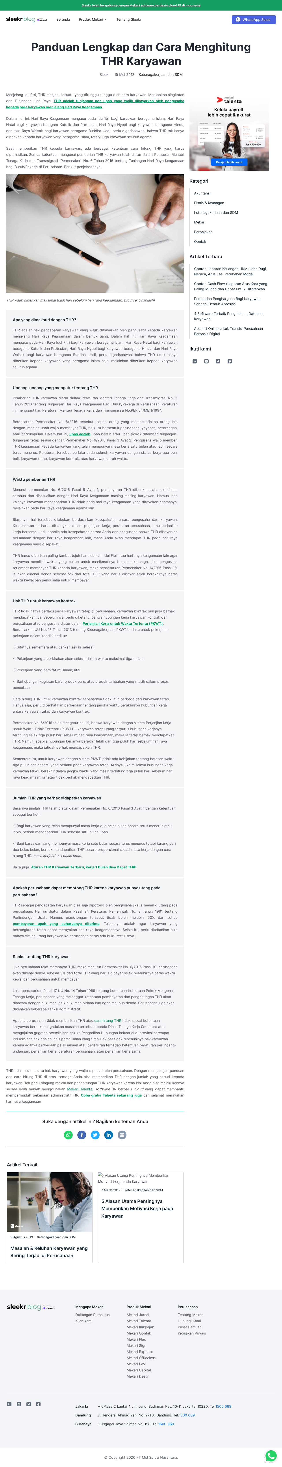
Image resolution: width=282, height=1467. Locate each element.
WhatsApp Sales (256, 19)
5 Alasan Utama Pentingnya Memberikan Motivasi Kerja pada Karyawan (137, 1208)
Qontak (200, 241)
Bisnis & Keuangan (209, 203)
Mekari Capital (139, 1370)
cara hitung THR (107, 1020)
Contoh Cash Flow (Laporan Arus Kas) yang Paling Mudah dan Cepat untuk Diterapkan (230, 286)
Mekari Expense (140, 1351)
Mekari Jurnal (138, 1315)
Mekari (199, 222)
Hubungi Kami (189, 1321)
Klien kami (83, 1321)
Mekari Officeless (141, 1358)
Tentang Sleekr (128, 19)
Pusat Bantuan (190, 1327)
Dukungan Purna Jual (93, 1315)
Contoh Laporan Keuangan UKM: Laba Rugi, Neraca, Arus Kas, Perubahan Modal (230, 271)
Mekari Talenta (79, 1089)
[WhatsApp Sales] (270, 1456)
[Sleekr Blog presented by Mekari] (26, 19)
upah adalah (79, 434)
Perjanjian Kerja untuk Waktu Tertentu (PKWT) (123, 623)
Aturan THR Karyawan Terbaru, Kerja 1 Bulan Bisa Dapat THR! (83, 867)
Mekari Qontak (139, 1333)
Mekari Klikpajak (140, 1327)
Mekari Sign (136, 1345)
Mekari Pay (136, 1364)
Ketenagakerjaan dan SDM (161, 74)
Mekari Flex (136, 1339)
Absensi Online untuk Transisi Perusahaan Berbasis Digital (228, 331)
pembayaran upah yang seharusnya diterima (56, 923)
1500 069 (223, 1406)
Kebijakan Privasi (192, 1333)
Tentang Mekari (191, 1315)
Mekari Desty (138, 1376)
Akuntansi (202, 193)
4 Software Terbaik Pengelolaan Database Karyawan (229, 316)
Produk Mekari (91, 19)
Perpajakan (203, 232)
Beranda (63, 19)
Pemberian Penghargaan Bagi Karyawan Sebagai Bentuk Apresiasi (227, 301)
